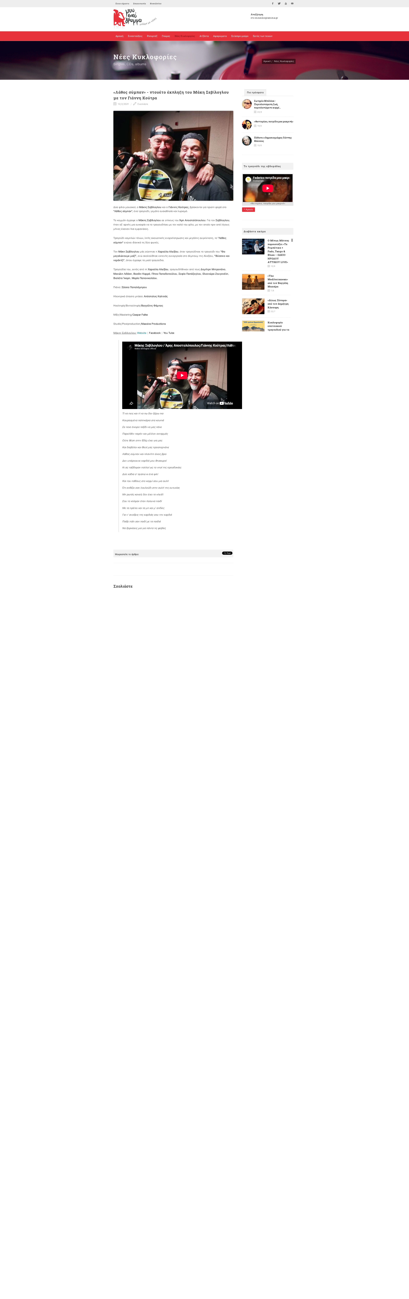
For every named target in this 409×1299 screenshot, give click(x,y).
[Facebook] (273, 3)
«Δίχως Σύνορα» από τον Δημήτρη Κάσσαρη (278, 304)
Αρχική (267, 61)
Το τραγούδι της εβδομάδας (262, 166)
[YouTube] (286, 3)
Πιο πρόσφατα (255, 92)
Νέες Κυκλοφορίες (284, 61)
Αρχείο (249, 209)
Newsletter (155, 3)
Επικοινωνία (139, 3)
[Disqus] (173, 634)
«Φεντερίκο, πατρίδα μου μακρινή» (273, 121)
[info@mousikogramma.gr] (292, 3)
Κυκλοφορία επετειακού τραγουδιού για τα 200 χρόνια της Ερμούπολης (278, 329)
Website (141, 333)
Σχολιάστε (142, 104)
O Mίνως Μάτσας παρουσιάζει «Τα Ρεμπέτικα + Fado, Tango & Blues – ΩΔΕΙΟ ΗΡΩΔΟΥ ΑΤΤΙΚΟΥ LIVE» (278, 251)
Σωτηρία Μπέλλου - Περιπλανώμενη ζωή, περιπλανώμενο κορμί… (267, 104)
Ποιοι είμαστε (122, 3)
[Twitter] (279, 3)
